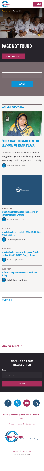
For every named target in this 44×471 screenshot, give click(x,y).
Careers (12, 423)
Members (14, 414)
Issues (6, 414)
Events (36, 414)
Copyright (15, 451)
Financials (21, 423)
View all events (11, 345)
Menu (39, 4)
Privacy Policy (27, 451)
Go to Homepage (13, 56)
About (22, 418)
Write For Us (25, 414)
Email (4, 369)
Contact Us (30, 423)
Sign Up (22, 383)
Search (22, 83)
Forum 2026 (17, 10)
